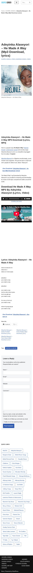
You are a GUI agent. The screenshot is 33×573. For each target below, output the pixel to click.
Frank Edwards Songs (9, 476)
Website (5, 383)
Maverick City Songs (24, 501)
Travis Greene (16, 535)
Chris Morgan (15, 463)
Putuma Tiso (16, 514)
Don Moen (18, 467)
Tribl (25, 535)
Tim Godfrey (22, 531)
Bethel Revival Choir (8, 459)
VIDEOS (4, 563)
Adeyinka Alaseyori (6, 158)
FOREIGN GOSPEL (21, 563)
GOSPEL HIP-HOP (7, 565)
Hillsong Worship (19, 480)
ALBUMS (24, 559)
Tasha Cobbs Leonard (9, 531)
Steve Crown (6, 523)
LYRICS (13, 59)
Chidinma (5, 463)
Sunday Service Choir (9, 527)
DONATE (4, 568)
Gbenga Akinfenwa (24, 476)
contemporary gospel (12, 150)
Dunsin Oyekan (7, 472)
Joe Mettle (20, 484)
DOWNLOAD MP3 (16, 201)
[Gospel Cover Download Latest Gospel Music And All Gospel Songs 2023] (6, 2)
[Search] (30, 2)
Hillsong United (7, 480)
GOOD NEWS (26, 565)
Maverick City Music (8, 501)
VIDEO (29, 59)
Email (5, 376)
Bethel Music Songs (20, 455)
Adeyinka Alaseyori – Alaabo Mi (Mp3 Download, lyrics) (6, 331)
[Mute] (25, 199)
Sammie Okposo (7, 518)
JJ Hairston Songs (8, 484)
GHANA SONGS (6, 561)
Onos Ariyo (6, 514)
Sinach (18, 518)
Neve (2, 571)
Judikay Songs (7, 489)
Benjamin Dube (7, 455)
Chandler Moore (22, 459)
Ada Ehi (5, 450)
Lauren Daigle (17, 493)
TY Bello (5, 540)
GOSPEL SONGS (10, 11)
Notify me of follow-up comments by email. (16, 419)
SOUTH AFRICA (25, 561)
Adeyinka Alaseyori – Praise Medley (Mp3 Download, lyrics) (22, 331)
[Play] (3, 199)
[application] (16, 198)
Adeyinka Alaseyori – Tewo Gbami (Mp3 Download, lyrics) (6, 338)
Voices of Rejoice (7, 544)
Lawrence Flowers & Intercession (12, 497)
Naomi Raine (6, 510)
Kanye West (18, 489)
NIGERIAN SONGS (21, 59)
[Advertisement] (16, 28)
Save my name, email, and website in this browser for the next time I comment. (14, 415)
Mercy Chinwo (7, 506)
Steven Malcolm (18, 523)
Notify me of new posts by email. (13, 422)
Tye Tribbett (14, 540)
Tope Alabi (5, 535)
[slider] (28, 198)
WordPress (15, 571)
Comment (6, 390)
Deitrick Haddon (7, 467)
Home (2, 11)
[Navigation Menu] (17, 2)
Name (5, 369)
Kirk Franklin (6, 493)
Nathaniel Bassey (19, 510)
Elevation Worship (20, 472)
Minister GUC (18, 506)
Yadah (18, 544)
